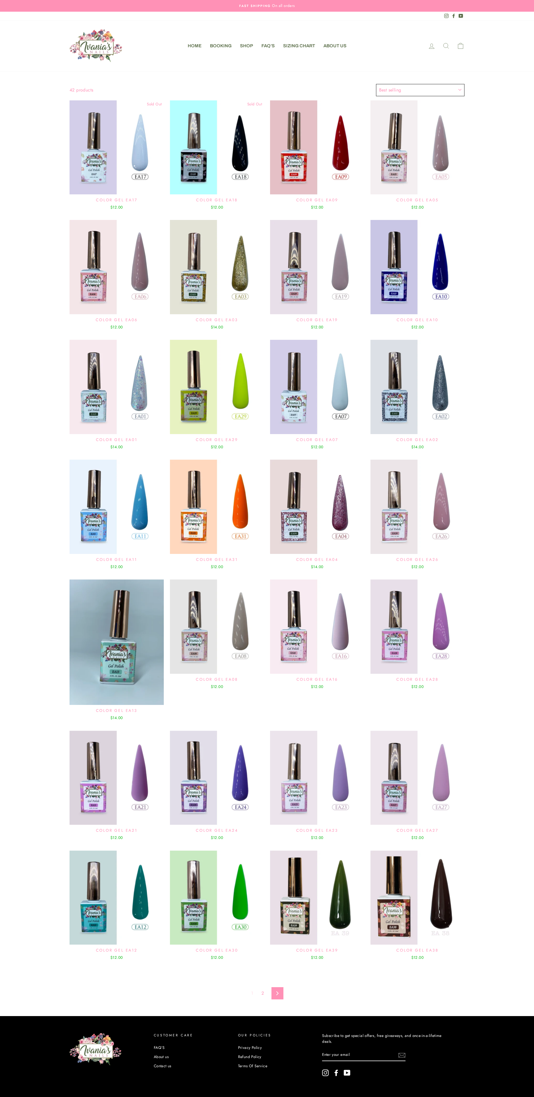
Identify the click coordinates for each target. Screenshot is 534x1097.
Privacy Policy (250, 1047)
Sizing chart (299, 45)
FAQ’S (268, 45)
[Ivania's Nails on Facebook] (336, 1072)
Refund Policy (249, 1056)
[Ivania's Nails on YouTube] (347, 1072)
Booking (221, 45)
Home (195, 45)
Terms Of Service (252, 1066)
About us (335, 45)
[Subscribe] (402, 1055)
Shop (246, 45)
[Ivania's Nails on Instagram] (325, 1072)
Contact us (162, 1066)
